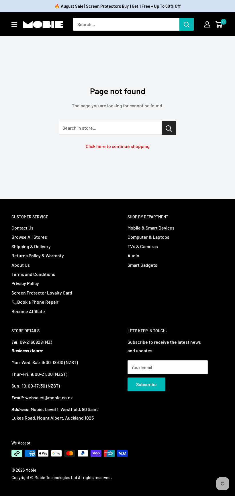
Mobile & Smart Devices (151, 227)
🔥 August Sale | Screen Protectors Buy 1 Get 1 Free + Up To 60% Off (117, 6)
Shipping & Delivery (31, 246)
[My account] (207, 24)
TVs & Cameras (143, 246)
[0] (218, 24)
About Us (20, 265)
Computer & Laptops (148, 237)
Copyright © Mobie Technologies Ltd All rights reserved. (61, 477)
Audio (133, 255)
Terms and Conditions (33, 274)
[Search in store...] (169, 128)
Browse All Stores (29, 237)
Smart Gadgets (142, 265)
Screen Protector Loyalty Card (41, 292)
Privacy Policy (25, 283)
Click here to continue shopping (118, 146)
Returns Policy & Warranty (37, 255)
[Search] (186, 24)
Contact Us (22, 227)
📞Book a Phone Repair (34, 302)
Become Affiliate (28, 311)
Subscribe (146, 384)
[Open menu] (14, 24)
